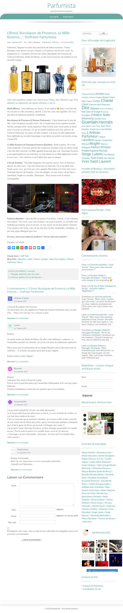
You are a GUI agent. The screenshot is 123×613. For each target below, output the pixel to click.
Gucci (103, 119)
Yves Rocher (108, 158)
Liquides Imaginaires (103, 140)
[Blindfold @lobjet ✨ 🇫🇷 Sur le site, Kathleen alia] (101, 546)
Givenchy (88, 118)
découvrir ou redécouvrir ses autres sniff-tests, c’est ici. (31, 103)
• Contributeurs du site (91, 589)
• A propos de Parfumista (92, 586)
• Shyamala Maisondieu (99, 515)
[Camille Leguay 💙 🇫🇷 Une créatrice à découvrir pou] (115, 560)
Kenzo (108, 129)
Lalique (101, 137)
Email (13, 516)
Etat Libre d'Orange (91, 112)
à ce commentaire (17, 318)
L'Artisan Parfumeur (91, 134)
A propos (54, 16)
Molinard (85, 144)
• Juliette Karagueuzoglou (99, 484)
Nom (14, 510)
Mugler (95, 143)
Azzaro (92, 97)
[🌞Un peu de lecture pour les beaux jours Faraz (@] (115, 546)
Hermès (106, 122)
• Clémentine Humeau (100, 468)
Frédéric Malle (100, 115)
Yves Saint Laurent (96, 161)
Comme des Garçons (99, 104)
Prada (85, 150)
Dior (86, 107)
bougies (99, 97)
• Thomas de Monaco (106, 518)
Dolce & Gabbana (106, 108)
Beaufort (22, 259)
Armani (99, 93)
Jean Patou (96, 126)
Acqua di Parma (88, 94)
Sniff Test (55, 42)
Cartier (29, 259)
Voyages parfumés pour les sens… (24, 274)
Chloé (85, 104)
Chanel (36, 259)
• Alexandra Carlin (104, 452)
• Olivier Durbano (97, 500)
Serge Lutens (92, 154)
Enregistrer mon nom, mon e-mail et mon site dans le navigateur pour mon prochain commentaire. (42, 532)
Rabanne (93, 151)
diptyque (94, 108)
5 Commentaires (68, 42)
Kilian (84, 133)
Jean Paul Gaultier (57, 259)
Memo (20, 262)
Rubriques (68, 16)
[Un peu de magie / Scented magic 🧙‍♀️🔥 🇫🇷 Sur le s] (88, 560)
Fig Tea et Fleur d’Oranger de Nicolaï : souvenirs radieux (99, 287)
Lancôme (88, 140)
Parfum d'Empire (101, 147)
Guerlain (44, 259)
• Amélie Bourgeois (105, 456)
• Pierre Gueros (97, 503)
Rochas (103, 150)
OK (103, 33)
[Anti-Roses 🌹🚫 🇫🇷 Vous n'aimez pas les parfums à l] (101, 560)
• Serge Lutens (97, 512)
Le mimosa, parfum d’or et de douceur (26, 277)
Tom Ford (96, 157)
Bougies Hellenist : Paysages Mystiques (94, 276)
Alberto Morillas (89, 452)
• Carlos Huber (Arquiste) (99, 462)
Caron (89, 101)
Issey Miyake (86, 126)
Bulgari (106, 97)
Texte (13, 485)
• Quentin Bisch (98, 506)
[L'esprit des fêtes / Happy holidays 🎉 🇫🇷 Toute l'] (88, 546)
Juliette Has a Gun (97, 129)
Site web (12, 522)
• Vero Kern (87, 522)
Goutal (97, 118)
